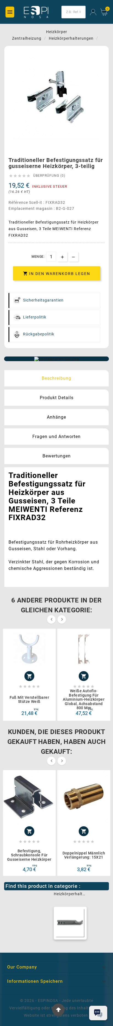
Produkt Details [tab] (57, 397)
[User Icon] (93, 12)
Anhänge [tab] (56, 417)
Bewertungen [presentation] (57, 456)
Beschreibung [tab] (56, 378)
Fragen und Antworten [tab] (56, 436)
